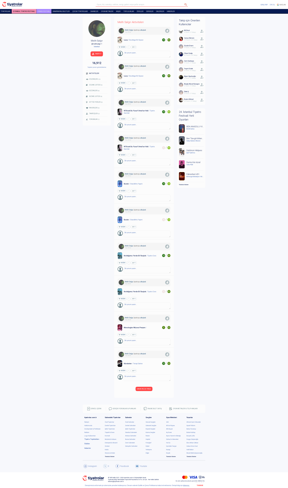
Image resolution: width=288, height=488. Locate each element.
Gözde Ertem (188, 46)
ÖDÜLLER (140, 11)
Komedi (107, 436)
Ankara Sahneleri (130, 436)
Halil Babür (190, 449)
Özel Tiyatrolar (109, 422)
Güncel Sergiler (150, 422)
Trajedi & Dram (109, 432)
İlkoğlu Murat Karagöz (192, 84)
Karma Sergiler (150, 432)
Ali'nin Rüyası (170, 425)
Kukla (106, 449)
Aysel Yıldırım (191, 425)
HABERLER (171, 11)
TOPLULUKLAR (128, 11)
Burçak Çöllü (191, 436)
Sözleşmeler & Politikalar (92, 429)
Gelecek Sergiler (151, 425)
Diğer (147, 453)
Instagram (92, 466)
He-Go (168, 443)
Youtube (143, 466)
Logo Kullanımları (90, 436)
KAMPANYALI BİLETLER (61, 11)
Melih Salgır (129, 30)
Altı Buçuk (169, 429)
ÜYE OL (272, 5)
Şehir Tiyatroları (110, 429)
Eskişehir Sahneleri (131, 446)
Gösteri (107, 446)
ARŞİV (118, 11)
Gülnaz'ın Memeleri (172, 439)
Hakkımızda (88, 425)
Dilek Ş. (186, 91)
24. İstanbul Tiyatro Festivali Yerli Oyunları (190, 115)
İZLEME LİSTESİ (95, 85)
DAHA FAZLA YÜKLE (144, 389)
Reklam (86, 432)
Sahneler (94, 11)
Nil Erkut (187, 30)
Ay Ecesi (169, 432)
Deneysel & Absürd (111, 443)
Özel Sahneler (129, 422)
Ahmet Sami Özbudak (194, 422)
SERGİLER (149, 11)
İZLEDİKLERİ (94, 79)
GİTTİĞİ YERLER (95, 102)
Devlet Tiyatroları (110, 425)
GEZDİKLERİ (94, 90)
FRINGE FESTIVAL (44, 11)
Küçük (168, 453)
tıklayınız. (186, 485)
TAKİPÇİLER (94, 113)
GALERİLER (160, 11)
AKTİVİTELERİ (94, 73)
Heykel (148, 439)
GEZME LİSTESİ (95, 96)
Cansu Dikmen (189, 38)
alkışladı (143, 30)
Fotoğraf (148, 443)
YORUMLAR (94, 119)
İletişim (86, 422)
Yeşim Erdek (188, 69)
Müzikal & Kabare (110, 439)
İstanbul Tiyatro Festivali (24, 11)
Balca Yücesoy (191, 429)
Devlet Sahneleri (130, 425)
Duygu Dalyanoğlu (192, 439)
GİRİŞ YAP (264, 5)
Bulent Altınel (189, 99)
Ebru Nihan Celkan (192, 443)
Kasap (168, 449)
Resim (148, 436)
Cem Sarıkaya (189, 61)
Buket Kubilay (191, 432)
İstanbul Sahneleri (131, 432)
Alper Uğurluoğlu (190, 76)
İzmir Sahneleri (130, 443)
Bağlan (282, 5)
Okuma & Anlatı (110, 453)
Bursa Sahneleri (130, 439)
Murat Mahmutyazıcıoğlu (194, 453)
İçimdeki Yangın (171, 446)
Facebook (124, 466)
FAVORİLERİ (94, 108)
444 (167, 422)
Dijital (147, 446)
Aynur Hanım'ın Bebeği (173, 436)
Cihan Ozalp (188, 53)
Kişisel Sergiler (150, 429)
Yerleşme (149, 449)
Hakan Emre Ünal (192, 446)
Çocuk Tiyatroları (80, 11)
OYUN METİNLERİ (107, 11)
